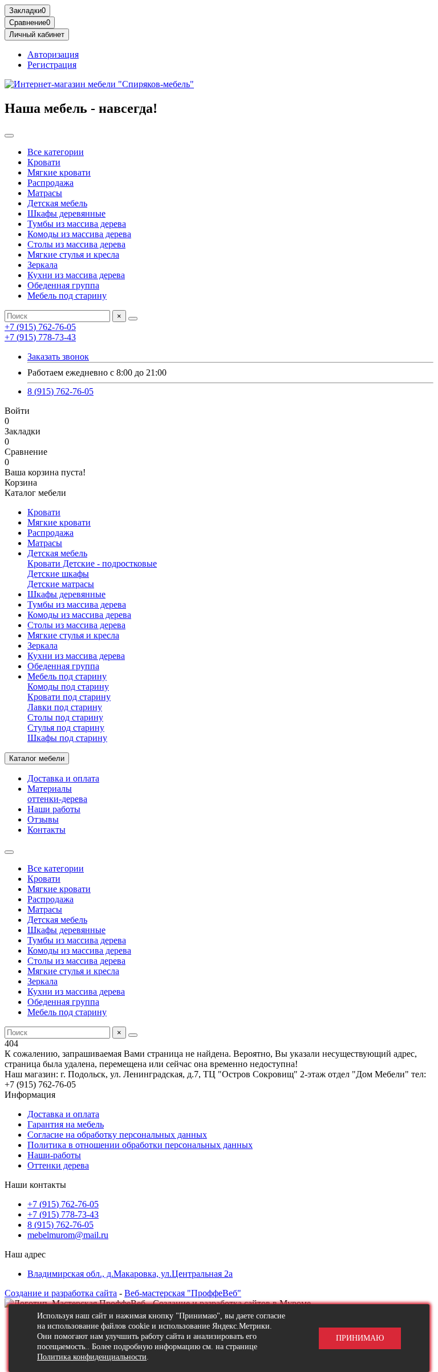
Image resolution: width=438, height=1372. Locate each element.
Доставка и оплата (63, 778)
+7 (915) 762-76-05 (40, 327)
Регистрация (51, 65)
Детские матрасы (60, 584)
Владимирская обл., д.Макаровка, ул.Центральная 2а (130, 1274)
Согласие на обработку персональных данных (117, 1134)
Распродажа (50, 183)
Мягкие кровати (59, 172)
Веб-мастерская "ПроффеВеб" (182, 1293)
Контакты (46, 829)
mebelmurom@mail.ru (67, 1235)
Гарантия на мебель (65, 1124)
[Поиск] (132, 318)
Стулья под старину (65, 727)
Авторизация (53, 54)
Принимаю (360, 1338)
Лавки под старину (64, 707)
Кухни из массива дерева (76, 275)
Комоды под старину (68, 686)
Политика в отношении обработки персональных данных (140, 1145)
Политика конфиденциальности (92, 1357)
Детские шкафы (58, 574)
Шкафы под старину (67, 738)
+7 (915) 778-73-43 (40, 337)
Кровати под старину (69, 697)
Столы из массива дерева (76, 244)
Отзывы (43, 819)
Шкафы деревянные (66, 213)
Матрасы (44, 193)
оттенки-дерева (57, 799)
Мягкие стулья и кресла (73, 254)
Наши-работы (54, 1155)
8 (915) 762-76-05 (60, 391)
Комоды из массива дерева (79, 234)
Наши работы (53, 809)
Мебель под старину (67, 295)
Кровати (43, 162)
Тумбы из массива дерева (76, 224)
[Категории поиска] (9, 135)
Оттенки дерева (58, 1165)
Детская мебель (57, 203)
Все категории (55, 152)
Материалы (49, 788)
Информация (30, 1095)
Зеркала (42, 265)
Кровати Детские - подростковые (92, 563)
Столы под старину (65, 717)
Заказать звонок (58, 356)
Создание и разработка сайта (61, 1293)
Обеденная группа (63, 285)
